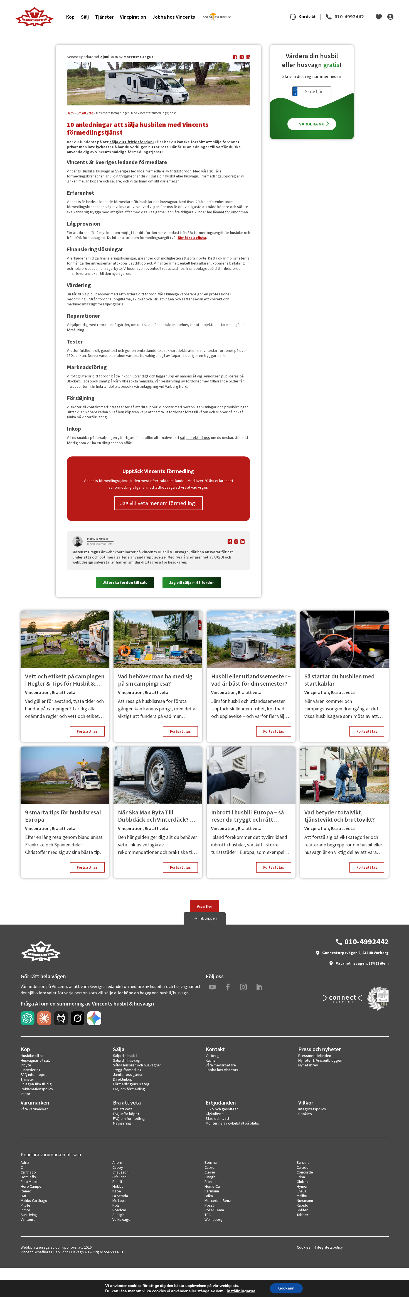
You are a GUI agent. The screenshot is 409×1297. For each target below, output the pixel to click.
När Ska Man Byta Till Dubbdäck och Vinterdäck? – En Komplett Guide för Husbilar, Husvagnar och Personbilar (155, 816)
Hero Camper (32, 1186)
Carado (303, 1167)
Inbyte (26, 1065)
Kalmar (211, 1060)
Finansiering (31, 1069)
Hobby (118, 1186)
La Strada (120, 1195)
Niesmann (305, 1200)
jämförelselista (192, 237)
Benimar (211, 1162)
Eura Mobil (29, 1181)
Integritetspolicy (312, 1108)
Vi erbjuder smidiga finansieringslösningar (101, 258)
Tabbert (303, 1214)
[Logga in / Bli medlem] (390, 16)
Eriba (301, 1176)
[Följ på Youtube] (212, 987)
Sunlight (119, 1214)
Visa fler (204, 906)
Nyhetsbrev (308, 1065)
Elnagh (209, 1176)
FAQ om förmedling (129, 1088)
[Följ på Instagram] (243, 987)
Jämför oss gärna (127, 1074)
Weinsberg (213, 1219)
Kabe (116, 1191)
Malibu (302, 1195)
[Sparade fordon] (379, 17)
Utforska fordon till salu (124, 582)
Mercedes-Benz (217, 1200)
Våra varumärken (34, 1108)
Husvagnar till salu (36, 1060)
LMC (24, 1195)
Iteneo (26, 1191)
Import (26, 1093)
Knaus (302, 1191)
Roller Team (214, 1209)
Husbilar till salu (33, 1055)
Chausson (120, 1172)
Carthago (28, 1172)
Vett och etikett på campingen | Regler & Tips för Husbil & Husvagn (64, 680)
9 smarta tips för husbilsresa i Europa (63, 816)
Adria (25, 1162)
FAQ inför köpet (34, 1074)
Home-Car (212, 1186)
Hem (70, 113)
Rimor (25, 1209)
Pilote (25, 1205)
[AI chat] (28, 1018)
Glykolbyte (215, 1113)
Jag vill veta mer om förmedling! (158, 503)
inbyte (201, 258)
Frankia (210, 1181)
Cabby (117, 1167)
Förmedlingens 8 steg (131, 1083)
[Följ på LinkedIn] (259, 987)
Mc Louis (119, 1200)
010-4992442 (349, 17)
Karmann (211, 1191)
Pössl (209, 1205)
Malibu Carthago (34, 1200)
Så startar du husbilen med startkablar (339, 680)
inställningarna (241, 1290)
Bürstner (304, 1162)
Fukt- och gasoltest (222, 1108)
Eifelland (119, 1176)
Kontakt (307, 16)
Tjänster (104, 17)
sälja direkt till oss (195, 437)
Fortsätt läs (87, 731)
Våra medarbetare (221, 1065)
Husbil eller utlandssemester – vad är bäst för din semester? (251, 680)
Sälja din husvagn (127, 1060)
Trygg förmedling (127, 1069)
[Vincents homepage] (41, 960)
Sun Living (29, 1214)
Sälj (85, 17)
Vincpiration (133, 17)
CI (22, 1167)
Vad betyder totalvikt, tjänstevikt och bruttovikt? (339, 816)
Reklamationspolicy (37, 1088)
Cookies (305, 1113)
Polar (116, 1205)
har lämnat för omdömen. (228, 211)
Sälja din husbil (125, 1055)
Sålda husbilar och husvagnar (137, 1065)
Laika (208, 1195)
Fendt (117, 1181)
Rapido (302, 1205)
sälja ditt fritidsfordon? (132, 141)
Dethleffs (28, 1176)
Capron (210, 1167)
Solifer (302, 1209)
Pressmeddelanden (314, 1055)
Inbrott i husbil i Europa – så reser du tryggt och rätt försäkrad (247, 816)
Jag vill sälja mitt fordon (192, 582)
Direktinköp (122, 1079)
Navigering (122, 1123)
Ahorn (117, 1162)
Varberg (212, 1055)
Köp (70, 17)
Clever (209, 1172)
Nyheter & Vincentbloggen (320, 1060)
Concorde (305, 1172)
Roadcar (119, 1209)
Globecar (304, 1181)
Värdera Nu (312, 124)
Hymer (302, 1186)
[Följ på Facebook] (228, 987)
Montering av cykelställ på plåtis (232, 1123)
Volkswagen (122, 1219)
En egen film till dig (36, 1083)
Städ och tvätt (217, 1118)
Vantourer (29, 1219)
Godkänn (286, 1288)
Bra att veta (85, 113)
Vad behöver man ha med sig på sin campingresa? (155, 680)
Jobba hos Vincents (173, 17)
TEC (207, 1214)
